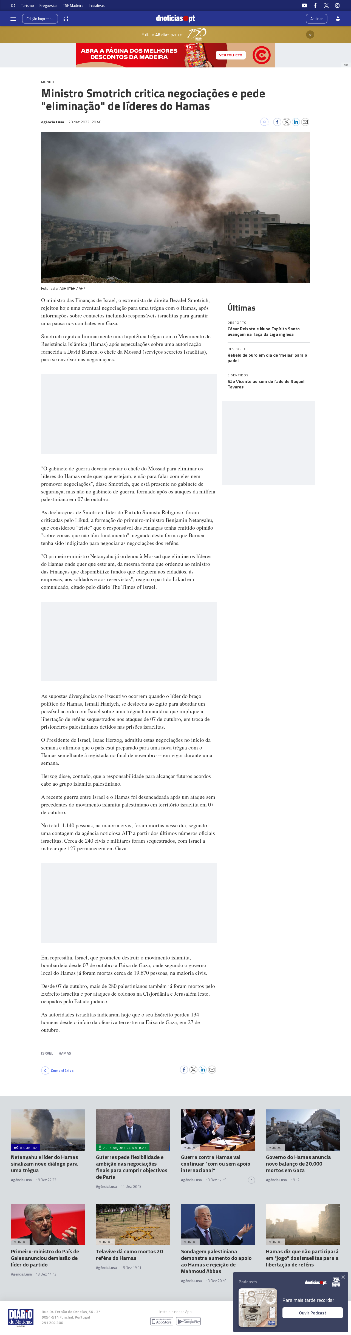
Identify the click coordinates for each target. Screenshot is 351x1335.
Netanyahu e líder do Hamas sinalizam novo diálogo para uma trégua (44, 1163)
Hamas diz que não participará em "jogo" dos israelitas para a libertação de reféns (302, 1258)
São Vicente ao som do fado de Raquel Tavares (266, 384)
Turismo (27, 5)
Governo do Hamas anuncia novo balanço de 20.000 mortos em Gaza (298, 1163)
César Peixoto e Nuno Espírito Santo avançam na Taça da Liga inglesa (264, 331)
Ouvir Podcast (312, 1313)
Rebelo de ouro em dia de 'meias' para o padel (267, 358)
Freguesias (48, 5)
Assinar (316, 18)
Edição (40, 18)
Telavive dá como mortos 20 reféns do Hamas (129, 1254)
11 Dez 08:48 (131, 1186)
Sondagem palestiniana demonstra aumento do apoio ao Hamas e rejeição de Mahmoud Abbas (216, 1261)
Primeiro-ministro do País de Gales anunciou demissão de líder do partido (45, 1258)
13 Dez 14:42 (46, 1274)
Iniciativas (97, 5)
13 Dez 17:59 (216, 1180)
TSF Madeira (73, 5)
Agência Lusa (21, 1180)
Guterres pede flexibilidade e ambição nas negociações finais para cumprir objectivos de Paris (131, 1167)
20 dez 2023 (84, 122)
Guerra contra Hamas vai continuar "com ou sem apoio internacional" (215, 1163)
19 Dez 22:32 (46, 1180)
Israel (47, 1053)
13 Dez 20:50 (216, 1280)
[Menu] (13, 19)
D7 (13, 5)
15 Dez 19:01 (131, 1267)
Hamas (65, 1053)
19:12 (295, 1180)
